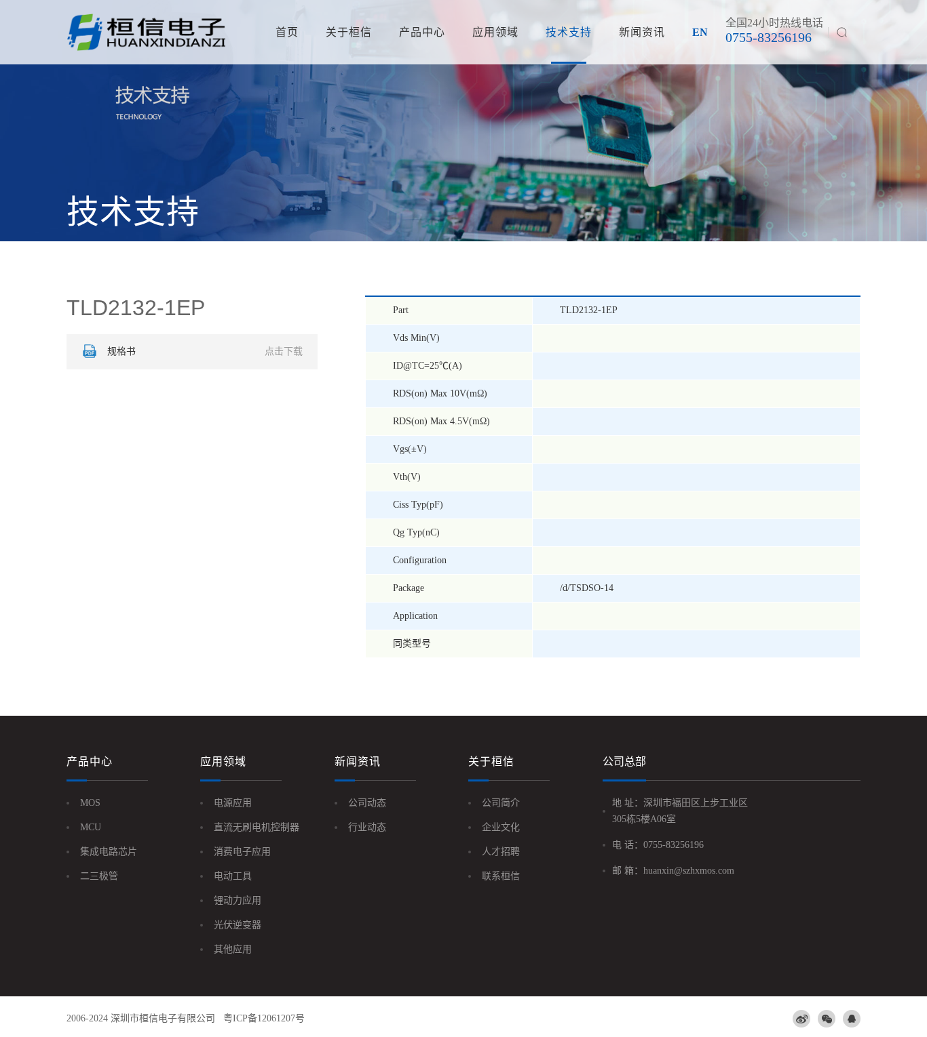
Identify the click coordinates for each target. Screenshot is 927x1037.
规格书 (205, 351)
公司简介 (501, 803)
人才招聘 (501, 852)
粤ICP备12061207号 (264, 1018)
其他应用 (233, 949)
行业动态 (367, 827)
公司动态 (367, 803)
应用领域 (495, 32)
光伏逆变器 (237, 925)
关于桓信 (349, 32)
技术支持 (569, 32)
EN (700, 32)
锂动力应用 (237, 900)
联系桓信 (501, 876)
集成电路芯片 (108, 852)
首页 (287, 32)
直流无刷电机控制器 (256, 827)
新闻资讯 (642, 32)
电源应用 (233, 803)
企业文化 (501, 827)
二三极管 (99, 876)
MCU (90, 827)
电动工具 (233, 876)
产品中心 (422, 32)
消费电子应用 (242, 852)
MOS (90, 803)
